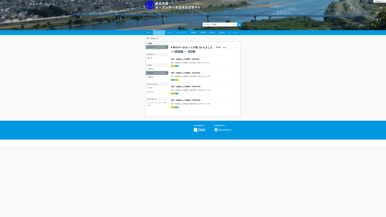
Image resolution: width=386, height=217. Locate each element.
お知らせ (212, 32)
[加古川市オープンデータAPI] (174, 2)
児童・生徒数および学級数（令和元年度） (186, 73)
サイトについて (182, 32)
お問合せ (222, 32)
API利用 (202, 32)
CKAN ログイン (379, 1)
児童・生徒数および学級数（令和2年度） (186, 59)
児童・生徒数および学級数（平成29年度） (186, 100)
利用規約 (193, 32)
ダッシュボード (234, 32)
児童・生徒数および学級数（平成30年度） (186, 86)
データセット (159, 32)
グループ (170, 32)
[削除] (181, 51)
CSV (172, 66)
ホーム (149, 32)
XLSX (176, 66)
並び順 (218, 47)
